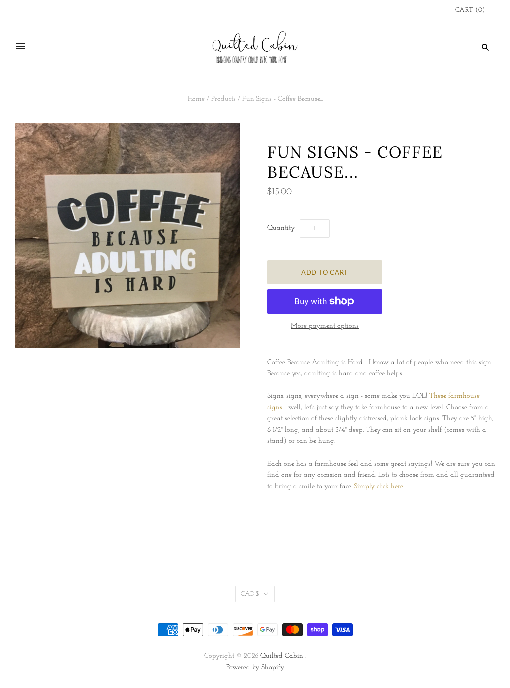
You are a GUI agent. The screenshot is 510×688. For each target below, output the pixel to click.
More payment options (325, 326)
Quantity (281, 228)
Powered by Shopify (255, 667)
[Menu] (21, 46)
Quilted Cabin (281, 656)
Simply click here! (379, 486)
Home (196, 99)
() (470, 10)
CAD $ (250, 594)
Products (223, 99)
